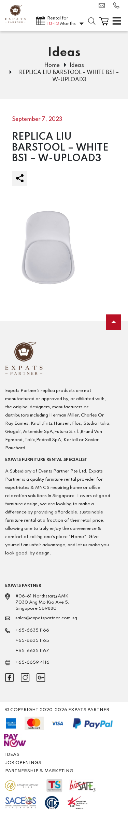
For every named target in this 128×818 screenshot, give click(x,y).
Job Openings (23, 763)
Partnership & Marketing (39, 771)
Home (52, 65)
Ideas (77, 65)
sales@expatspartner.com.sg (103, 5)
